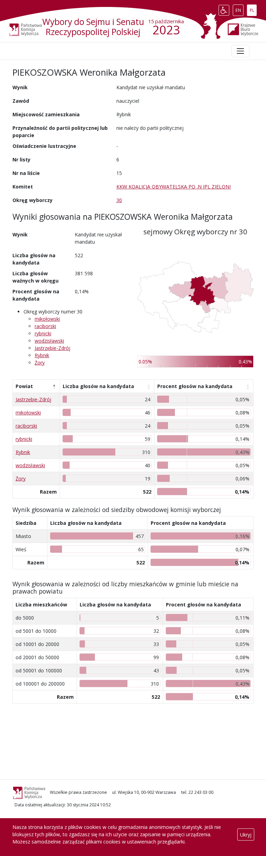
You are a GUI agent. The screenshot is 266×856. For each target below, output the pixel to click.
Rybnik (42, 355)
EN (239, 9)
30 (119, 200)
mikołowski (47, 319)
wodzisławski (49, 340)
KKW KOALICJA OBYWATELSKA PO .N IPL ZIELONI (173, 186)
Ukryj (245, 834)
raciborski (45, 326)
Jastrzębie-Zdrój (52, 348)
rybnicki (43, 333)
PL (253, 9)
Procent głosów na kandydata (194, 386)
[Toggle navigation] (240, 51)
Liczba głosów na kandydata (98, 386)
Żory (40, 362)
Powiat (24, 386)
